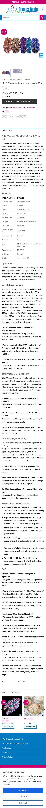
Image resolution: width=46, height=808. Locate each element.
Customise (23, 797)
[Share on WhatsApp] (4, 116)
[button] (3, 9)
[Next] (40, 46)
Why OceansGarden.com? (12, 739)
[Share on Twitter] (12, 116)
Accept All (23, 790)
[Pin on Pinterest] (21, 116)
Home (4, 79)
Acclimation (6, 748)
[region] (23, 788)
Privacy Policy (7, 757)
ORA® (7, 111)
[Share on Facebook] (8, 116)
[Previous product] (8, 88)
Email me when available (19, 101)
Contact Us (6, 752)
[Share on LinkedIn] (25, 116)
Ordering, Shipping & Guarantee (15, 743)
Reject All (23, 803)
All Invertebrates (15, 107)
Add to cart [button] (8, 727)
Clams (27, 79)
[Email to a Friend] (17, 116)
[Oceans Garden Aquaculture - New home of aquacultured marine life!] (22, 9)
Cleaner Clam (29, 719)
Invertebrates (15, 79)
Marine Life (31, 107)
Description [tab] (7, 130)
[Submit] (42, 17)
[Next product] (4, 88)
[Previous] (5, 46)
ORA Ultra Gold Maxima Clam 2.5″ (11, 720)
